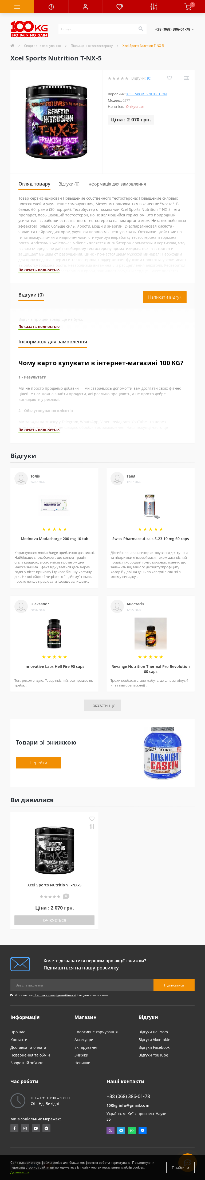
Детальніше (19, 1172)
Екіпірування (86, 1047)
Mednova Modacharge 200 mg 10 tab (54, 538)
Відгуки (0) (69, 184)
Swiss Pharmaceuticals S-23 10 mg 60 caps (150, 538)
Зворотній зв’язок (26, 1062)
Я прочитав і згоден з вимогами (61, 995)
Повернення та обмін (30, 1055)
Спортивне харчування (42, 45)
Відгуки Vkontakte (154, 1039)
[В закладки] (91, 819)
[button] (85, 6)
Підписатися (174, 985)
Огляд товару (34, 183)
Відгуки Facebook (154, 1047)
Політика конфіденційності (54, 995)
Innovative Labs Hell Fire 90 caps (54, 666)
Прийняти (180, 1167)
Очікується (54, 920)
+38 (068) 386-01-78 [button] (128, 1096)
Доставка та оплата (28, 1047)
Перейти (38, 763)
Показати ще (102, 705)
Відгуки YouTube (153, 1055)
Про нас (17, 1031)
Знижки (81, 1055)
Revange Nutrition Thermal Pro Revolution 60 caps (151, 669)
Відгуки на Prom (153, 1031)
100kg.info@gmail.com (128, 1105)
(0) (149, 78)
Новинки (82, 1062)
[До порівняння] (91, 827)
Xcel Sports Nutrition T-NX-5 (54, 884)
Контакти (18, 1039)
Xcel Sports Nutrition (146, 94)
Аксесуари (83, 1039)
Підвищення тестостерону (92, 45)
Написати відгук (165, 297)
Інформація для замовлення (117, 184)
